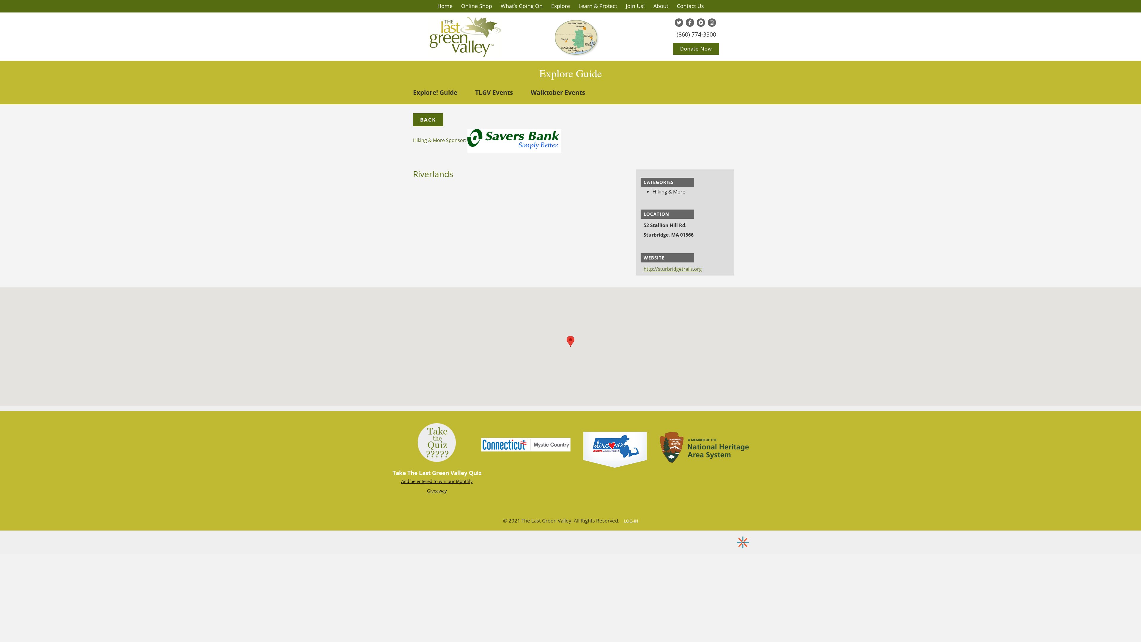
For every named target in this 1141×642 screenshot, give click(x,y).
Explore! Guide (435, 92)
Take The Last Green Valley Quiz (437, 473)
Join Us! (635, 6)
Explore (560, 6)
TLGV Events (494, 92)
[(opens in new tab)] (525, 444)
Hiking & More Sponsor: (440, 140)
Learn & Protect (598, 6)
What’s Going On (522, 6)
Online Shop (476, 6)
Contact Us (690, 6)
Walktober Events (558, 92)
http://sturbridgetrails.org (673, 269)
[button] (428, 119)
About (660, 6)
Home (445, 6)
